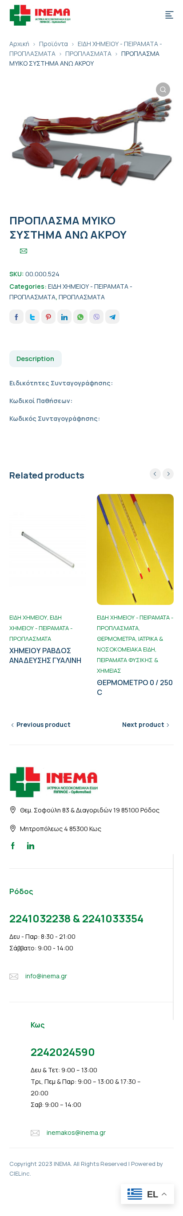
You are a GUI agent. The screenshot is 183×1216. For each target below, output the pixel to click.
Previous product (43, 724)
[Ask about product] (23, 251)
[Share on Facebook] (16, 317)
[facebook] (13, 845)
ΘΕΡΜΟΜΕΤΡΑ (116, 639)
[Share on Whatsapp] (80, 317)
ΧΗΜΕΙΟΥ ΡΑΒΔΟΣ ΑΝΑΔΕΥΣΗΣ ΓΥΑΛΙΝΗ (45, 655)
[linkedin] (31, 845)
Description (35, 358)
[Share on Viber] (96, 317)
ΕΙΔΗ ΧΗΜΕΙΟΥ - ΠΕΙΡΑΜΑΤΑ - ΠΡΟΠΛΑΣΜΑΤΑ (40, 628)
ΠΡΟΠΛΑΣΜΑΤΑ (88, 53)
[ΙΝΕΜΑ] (40, 14)
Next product (143, 724)
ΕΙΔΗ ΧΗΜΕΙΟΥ (28, 617)
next (168, 473)
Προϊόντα (53, 43)
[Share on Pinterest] (48, 317)
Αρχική (19, 43)
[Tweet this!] (32, 317)
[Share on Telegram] (112, 317)
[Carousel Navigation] (162, 473)
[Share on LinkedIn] (64, 317)
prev (155, 473)
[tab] (35, 358)
